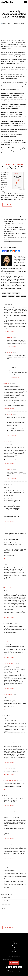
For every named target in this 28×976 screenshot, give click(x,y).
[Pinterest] (14, 967)
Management (11, 296)
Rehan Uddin (7, 768)
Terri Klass (6, 441)
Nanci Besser (7, 642)
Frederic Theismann (9, 663)
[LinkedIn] (19, 967)
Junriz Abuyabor (8, 694)
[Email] (21, 967)
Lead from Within (16, 293)
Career (9, 293)
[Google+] (11, 967)
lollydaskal (9, 337)
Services (14, 940)
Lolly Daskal (7, 2)
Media (14, 949)
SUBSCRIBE (14, 963)
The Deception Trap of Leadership (13, 241)
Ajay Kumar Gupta (8, 588)
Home (14, 936)
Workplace (23, 296)
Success (18, 296)
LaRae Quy (7, 383)
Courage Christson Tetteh (10, 780)
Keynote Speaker (14, 944)
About (14, 938)
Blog (14, 942)
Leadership (4, 296)
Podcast (14, 945)
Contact (14, 951)
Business (4, 293)
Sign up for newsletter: (14, 956)
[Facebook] (6, 967)
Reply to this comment (9, 331)
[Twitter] (9, 967)
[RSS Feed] (16, 967)
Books (14, 947)
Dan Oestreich (7, 811)
